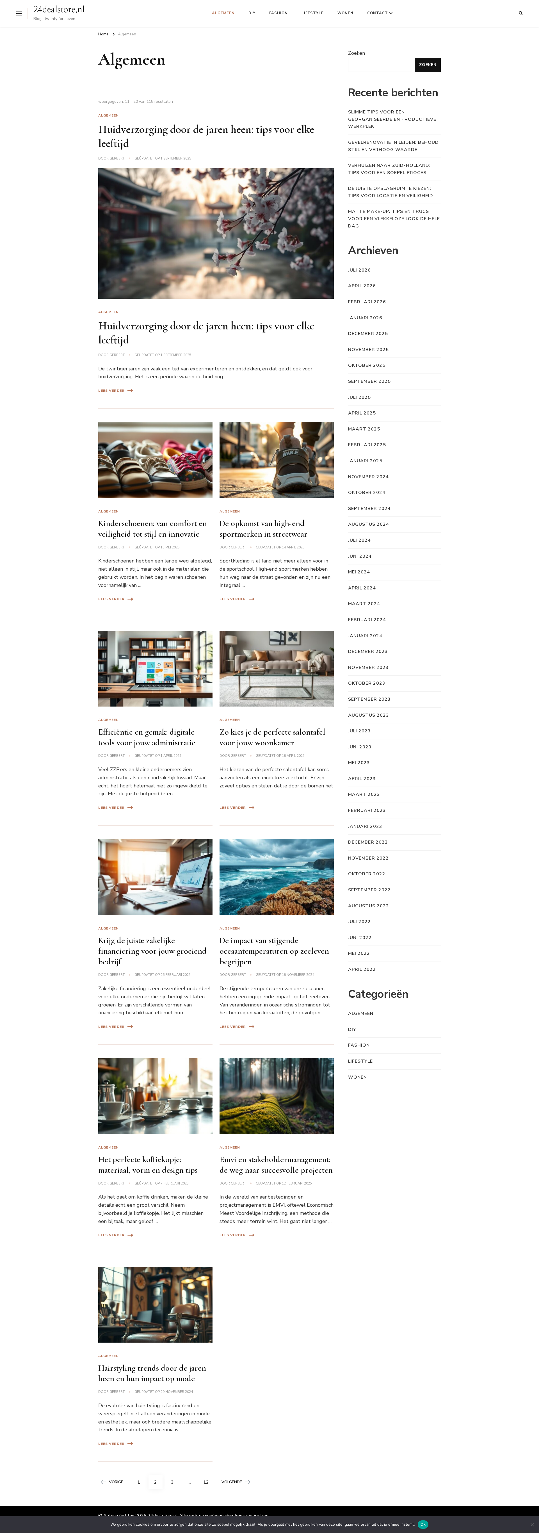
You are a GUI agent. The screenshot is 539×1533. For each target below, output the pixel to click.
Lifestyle (313, 13)
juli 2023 (359, 731)
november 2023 (368, 667)
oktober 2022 (366, 874)
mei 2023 (359, 763)
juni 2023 (360, 747)
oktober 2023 (366, 683)
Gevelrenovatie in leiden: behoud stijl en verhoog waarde (393, 146)
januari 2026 (365, 318)
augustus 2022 (368, 906)
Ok (423, 1524)
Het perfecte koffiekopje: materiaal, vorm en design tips (148, 1164)
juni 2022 (360, 938)
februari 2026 (367, 302)
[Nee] (532, 1524)
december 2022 (368, 842)
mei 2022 (359, 953)
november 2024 (368, 477)
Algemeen (223, 13)
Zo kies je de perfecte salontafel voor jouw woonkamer (272, 737)
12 (208, 1482)
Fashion (278, 13)
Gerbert (117, 158)
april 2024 (362, 588)
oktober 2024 (366, 492)
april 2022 (362, 969)
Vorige (116, 1482)
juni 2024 (360, 556)
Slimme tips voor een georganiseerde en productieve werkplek (392, 119)
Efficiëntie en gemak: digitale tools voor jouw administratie (146, 737)
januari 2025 (365, 461)
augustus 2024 (368, 524)
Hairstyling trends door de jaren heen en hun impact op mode (152, 1373)
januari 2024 (365, 636)
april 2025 (362, 413)
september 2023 (369, 699)
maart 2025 (364, 429)
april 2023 (362, 779)
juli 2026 (359, 270)
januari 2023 (365, 826)
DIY (251, 13)
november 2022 (368, 858)
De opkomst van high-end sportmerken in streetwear (263, 528)
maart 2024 (364, 604)
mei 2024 (359, 572)
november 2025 (368, 350)
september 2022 (369, 890)
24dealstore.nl (58, 10)
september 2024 (369, 508)
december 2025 (368, 334)
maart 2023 (364, 794)
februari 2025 (367, 445)
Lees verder (111, 390)
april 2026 (362, 286)
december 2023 (368, 651)
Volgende (231, 1482)
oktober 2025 (366, 365)
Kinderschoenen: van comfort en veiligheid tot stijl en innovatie (152, 528)
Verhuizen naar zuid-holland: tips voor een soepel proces (389, 169)
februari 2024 (367, 620)
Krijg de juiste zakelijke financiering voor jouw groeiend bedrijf (152, 951)
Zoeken (356, 53)
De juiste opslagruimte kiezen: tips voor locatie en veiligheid (390, 192)
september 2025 (369, 381)
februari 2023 (367, 810)
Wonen (345, 13)
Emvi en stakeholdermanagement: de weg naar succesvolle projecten (276, 1164)
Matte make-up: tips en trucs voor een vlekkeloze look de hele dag (394, 218)
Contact (377, 13)
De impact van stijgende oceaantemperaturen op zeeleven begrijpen (274, 951)
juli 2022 (359, 922)
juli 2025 (359, 397)
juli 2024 (359, 540)
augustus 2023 (368, 715)
